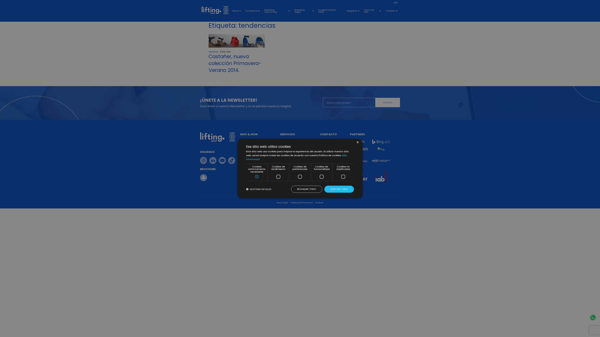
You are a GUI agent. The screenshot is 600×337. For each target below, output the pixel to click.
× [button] (357, 142)
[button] (258, 189)
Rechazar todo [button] (306, 189)
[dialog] (300, 168)
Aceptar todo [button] (339, 189)
